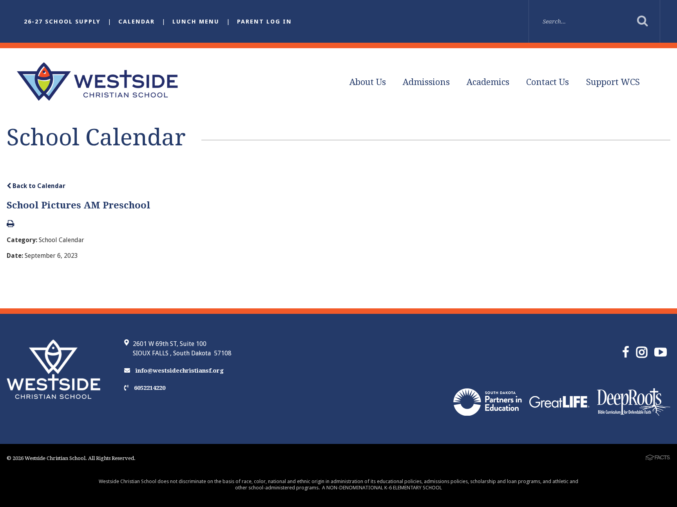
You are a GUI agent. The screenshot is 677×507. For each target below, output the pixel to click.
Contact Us (547, 82)
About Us (367, 82)
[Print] (10, 224)
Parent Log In (264, 21)
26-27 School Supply (62, 21)
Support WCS (613, 82)
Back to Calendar (38, 186)
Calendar (136, 21)
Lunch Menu (195, 21)
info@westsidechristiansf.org (179, 370)
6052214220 (148, 387)
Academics (488, 82)
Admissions (426, 82)
